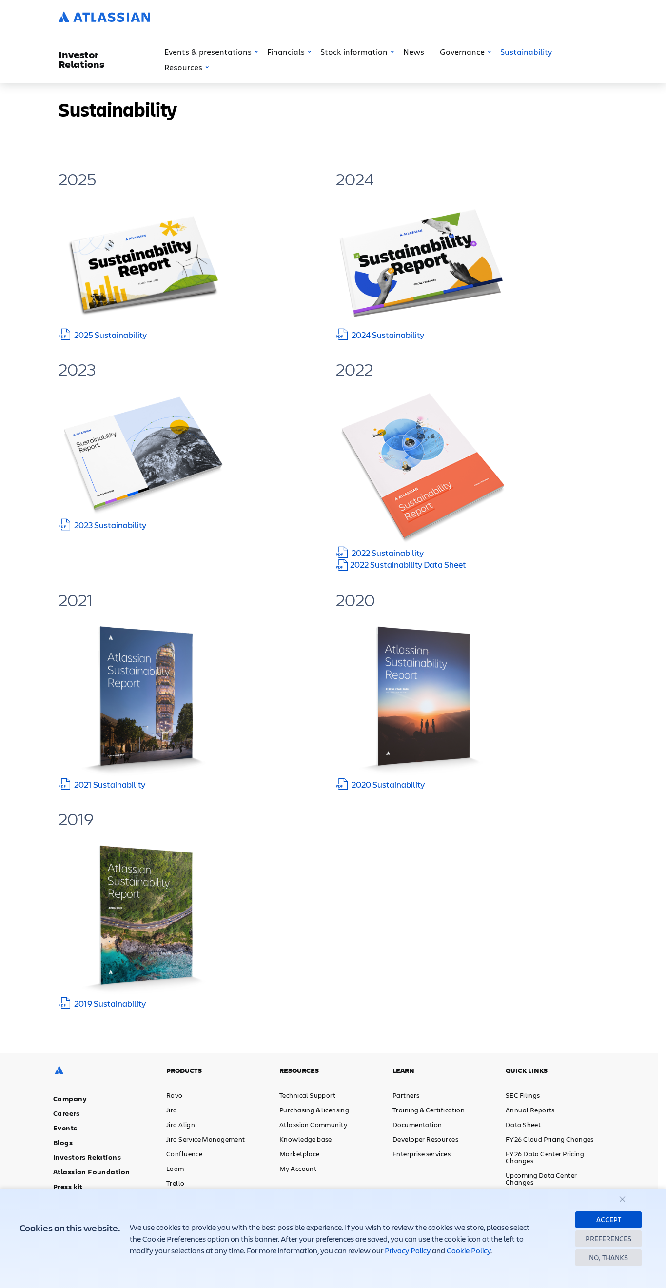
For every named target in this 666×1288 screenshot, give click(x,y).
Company (70, 1098)
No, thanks (608, 1257)
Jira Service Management (205, 1139)
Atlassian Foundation (91, 1171)
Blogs (63, 1142)
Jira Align (180, 1124)
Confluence (184, 1153)
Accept (608, 1219)
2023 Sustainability (110, 525)
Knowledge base (305, 1139)
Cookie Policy (468, 1250)
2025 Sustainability (110, 334)
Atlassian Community (313, 1124)
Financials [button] (286, 51)
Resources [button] (183, 67)
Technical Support (307, 1095)
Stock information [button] (354, 51)
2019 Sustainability (110, 1003)
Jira (171, 1109)
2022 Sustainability (388, 552)
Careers (66, 1113)
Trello (175, 1183)
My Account (297, 1168)
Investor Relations (81, 59)
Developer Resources (425, 1139)
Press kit (68, 1186)
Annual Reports (530, 1109)
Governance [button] (462, 51)
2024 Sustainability (388, 334)
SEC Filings (523, 1095)
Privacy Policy (408, 1250)
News (413, 51)
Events (65, 1127)
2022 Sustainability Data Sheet (408, 564)
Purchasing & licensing (314, 1109)
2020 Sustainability (388, 784)
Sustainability (526, 51)
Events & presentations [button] (208, 51)
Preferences (608, 1238)
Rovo (174, 1095)
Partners (405, 1095)
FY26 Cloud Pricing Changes (550, 1139)
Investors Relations (87, 1157)
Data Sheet (523, 1124)
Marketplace (299, 1153)
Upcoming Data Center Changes (541, 1178)
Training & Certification (428, 1109)
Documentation (417, 1124)
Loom (175, 1168)
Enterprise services (421, 1153)
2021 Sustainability (109, 784)
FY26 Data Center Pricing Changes (545, 1157)
